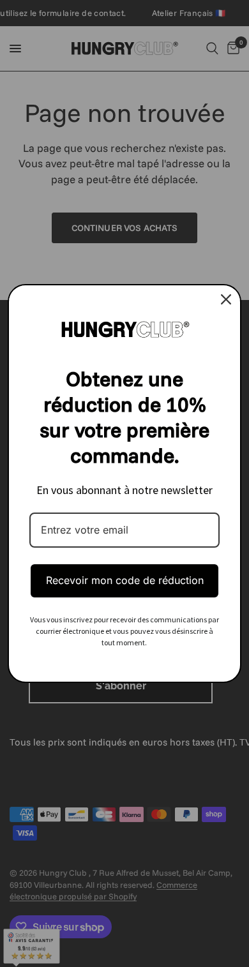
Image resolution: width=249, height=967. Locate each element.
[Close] (226, 299)
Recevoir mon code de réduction (125, 580)
